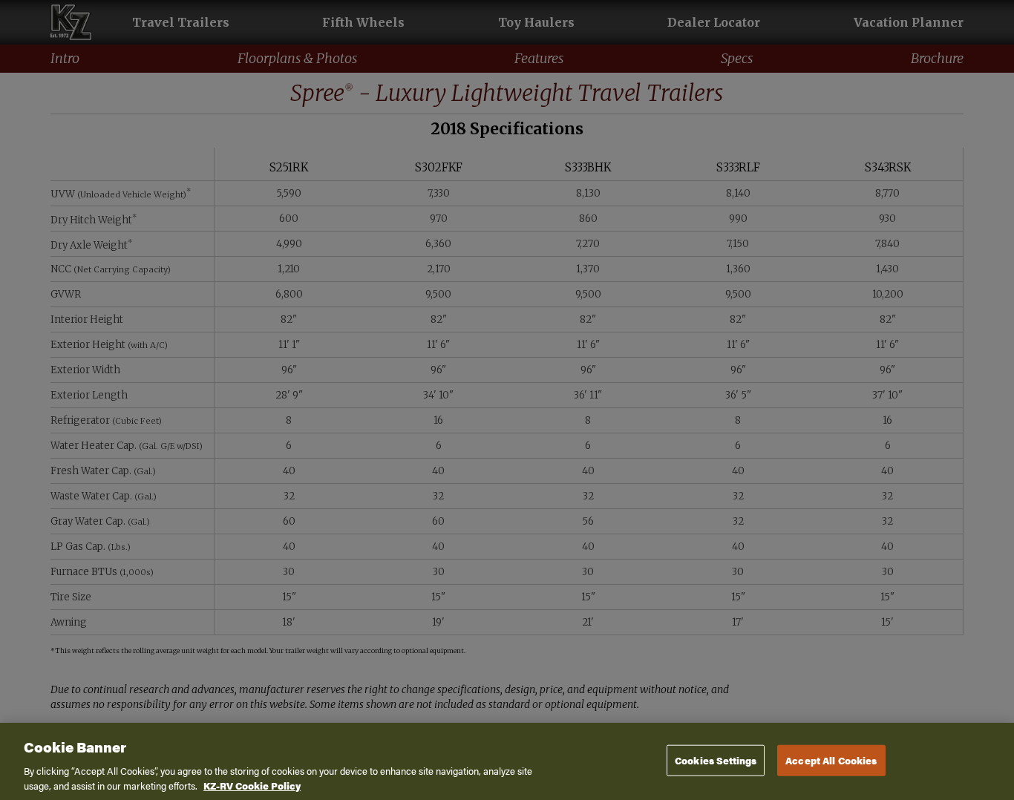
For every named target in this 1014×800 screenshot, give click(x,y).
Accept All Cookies (831, 760)
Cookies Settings (715, 760)
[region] (507, 761)
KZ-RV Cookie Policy (252, 785)
